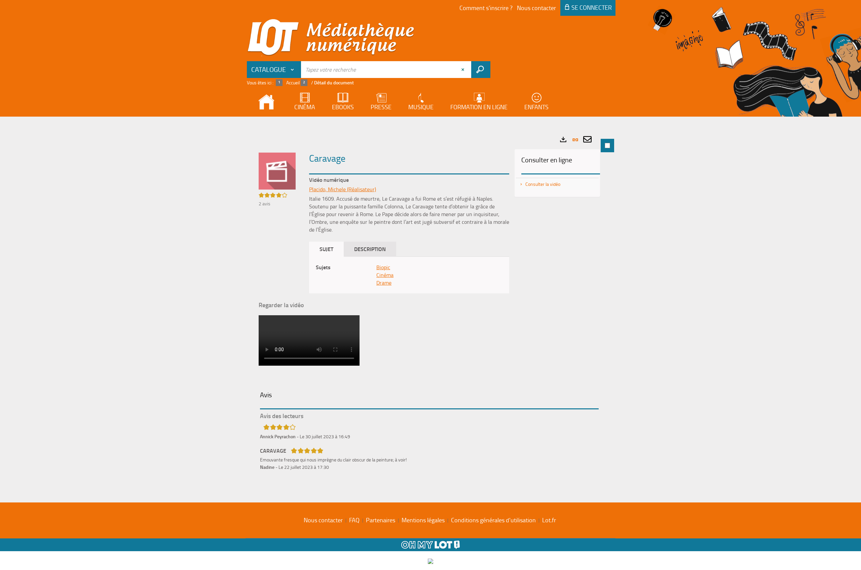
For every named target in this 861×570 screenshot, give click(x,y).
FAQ (354, 520)
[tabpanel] (430, 307)
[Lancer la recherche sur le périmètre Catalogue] (480, 69)
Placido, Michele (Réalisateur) (342, 189)
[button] (277, 170)
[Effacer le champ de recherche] (463, 69)
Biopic (383, 267)
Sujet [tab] (326, 249)
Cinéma (385, 275)
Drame (383, 282)
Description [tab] (370, 249)
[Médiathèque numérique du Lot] (331, 37)
